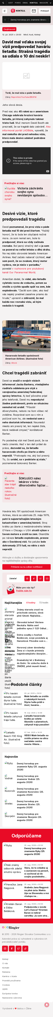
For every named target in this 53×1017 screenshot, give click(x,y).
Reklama (6, 972)
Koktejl (5, 959)
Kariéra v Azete (9, 976)
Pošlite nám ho (24, 590)
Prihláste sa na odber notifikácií (26, 566)
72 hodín (43, 602)
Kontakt (5, 968)
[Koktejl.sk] (18, 11)
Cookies (6, 985)
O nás (5, 963)
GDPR (5, 989)
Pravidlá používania (11, 980)
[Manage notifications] (46, 1004)
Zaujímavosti (9, 29)
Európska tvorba (10, 993)
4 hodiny (30, 602)
